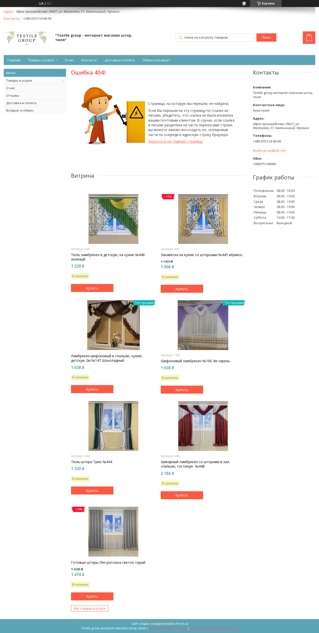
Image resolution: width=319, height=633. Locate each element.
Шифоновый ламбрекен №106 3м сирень (195, 361)
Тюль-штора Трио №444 (91, 462)
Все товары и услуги (90, 608)
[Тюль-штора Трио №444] (113, 426)
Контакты (89, 60)
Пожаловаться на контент (168, 628)
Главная (13, 60)
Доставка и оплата (120, 60)
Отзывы (12, 95)
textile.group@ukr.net (269, 150)
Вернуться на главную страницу (175, 141)
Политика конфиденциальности (214, 628)
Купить (92, 287)
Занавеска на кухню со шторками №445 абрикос (202, 255)
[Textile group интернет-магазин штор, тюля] (27, 38)
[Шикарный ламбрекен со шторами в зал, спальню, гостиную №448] (203, 426)
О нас (69, 60)
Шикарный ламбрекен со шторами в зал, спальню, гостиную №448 (195, 464)
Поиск (266, 37)
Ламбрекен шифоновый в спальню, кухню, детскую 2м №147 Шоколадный (107, 358)
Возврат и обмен (19, 110)
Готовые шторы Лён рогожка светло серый (108, 562)
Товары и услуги (41, 60)
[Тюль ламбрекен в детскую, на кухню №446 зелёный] (113, 219)
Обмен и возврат (156, 60)
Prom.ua (182, 624)
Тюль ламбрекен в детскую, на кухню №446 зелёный (108, 257)
